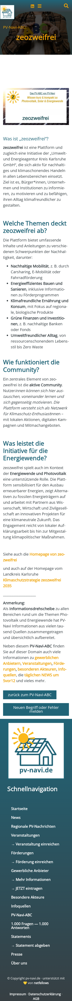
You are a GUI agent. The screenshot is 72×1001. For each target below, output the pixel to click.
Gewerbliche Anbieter (30, 870)
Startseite (19, 808)
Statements (21, 936)
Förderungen (22, 852)
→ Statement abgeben (30, 945)
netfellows (41, 983)
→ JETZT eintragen (26, 888)
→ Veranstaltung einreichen (35, 844)
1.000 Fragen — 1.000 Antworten (29, 925)
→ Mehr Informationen (31, 879)
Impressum (18, 994)
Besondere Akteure (27, 897)
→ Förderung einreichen (32, 861)
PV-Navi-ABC (21, 914)
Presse (16, 954)
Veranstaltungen (25, 835)
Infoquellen (21, 906)
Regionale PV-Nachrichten (33, 826)
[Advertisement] (36, 66)
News (16, 817)
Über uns (19, 963)
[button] (66, 6)
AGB (36, 999)
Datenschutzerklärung (44, 994)
